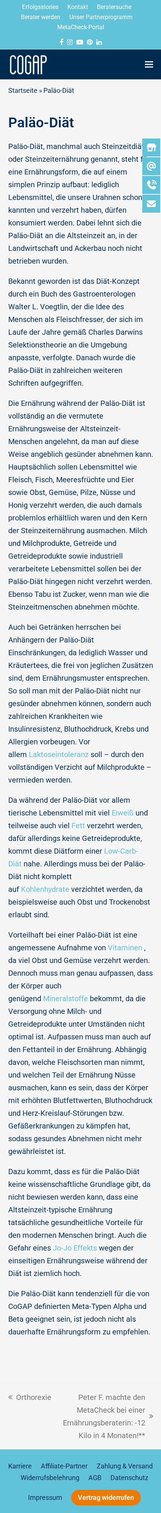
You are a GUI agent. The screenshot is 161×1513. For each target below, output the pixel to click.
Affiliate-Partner (64, 1466)
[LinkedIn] (99, 42)
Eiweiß (123, 812)
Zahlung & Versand (125, 1466)
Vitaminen (125, 947)
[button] (149, 64)
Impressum (45, 1498)
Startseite (22, 90)
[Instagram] (70, 42)
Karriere (20, 1466)
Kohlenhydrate (45, 889)
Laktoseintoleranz (59, 754)
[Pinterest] (89, 42)
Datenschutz (129, 1478)
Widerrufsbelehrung (50, 1478)
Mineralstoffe (65, 998)
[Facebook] (61, 42)
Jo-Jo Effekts (75, 1247)
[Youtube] (79, 42)
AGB (94, 1478)
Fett (78, 825)
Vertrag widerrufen (106, 1498)
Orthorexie (29, 1396)
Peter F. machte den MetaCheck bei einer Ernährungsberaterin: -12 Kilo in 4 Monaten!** (102, 1415)
